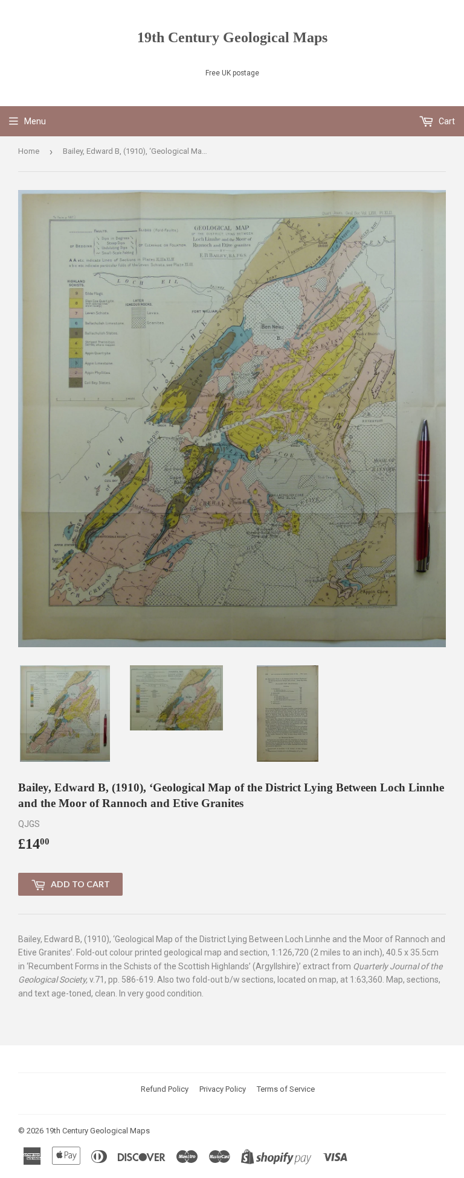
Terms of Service (286, 1089)
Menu (35, 121)
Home (28, 151)
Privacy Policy (222, 1089)
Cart (446, 121)
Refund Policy (164, 1089)
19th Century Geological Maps (232, 37)
